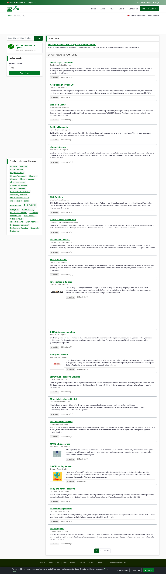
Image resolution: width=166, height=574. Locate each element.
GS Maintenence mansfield (62, 332)
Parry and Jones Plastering (62, 489)
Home (93, 9)
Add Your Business (150, 9)
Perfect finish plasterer (61, 508)
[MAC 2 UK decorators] (58, 454)
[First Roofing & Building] (58, 292)
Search (121, 9)
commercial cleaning (18, 185)
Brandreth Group (58, 105)
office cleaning (30, 216)
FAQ (65, 562)
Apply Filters (24, 73)
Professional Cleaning (19, 228)
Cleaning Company (27, 179)
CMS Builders (56, 197)
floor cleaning (15, 206)
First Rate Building (58, 259)
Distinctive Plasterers (60, 239)
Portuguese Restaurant (19, 225)
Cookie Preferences (118, 562)
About (103, 9)
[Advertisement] (83, 26)
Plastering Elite (57, 528)
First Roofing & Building (61, 282)
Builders (13, 166)
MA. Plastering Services (61, 421)
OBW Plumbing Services (61, 466)
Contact (73, 562)
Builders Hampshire (59, 127)
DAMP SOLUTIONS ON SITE (63, 219)
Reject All (136, 570)
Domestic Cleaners (17, 188)
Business (23, 166)
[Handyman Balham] (58, 364)
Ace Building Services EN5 (62, 85)
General (30, 205)
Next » (106, 551)
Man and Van (15, 216)
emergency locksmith (18, 195)
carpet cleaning (17, 172)
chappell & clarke (58, 147)
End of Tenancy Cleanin (19, 198)
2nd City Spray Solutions (61, 62)
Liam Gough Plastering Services (65, 377)
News (112, 9)
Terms (82, 562)
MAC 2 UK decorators (60, 444)
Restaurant (14, 231)
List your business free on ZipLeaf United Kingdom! (72, 44)
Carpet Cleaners (16, 169)
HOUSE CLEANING (18, 212)
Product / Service (15, 63)
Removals (35, 228)
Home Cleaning (28, 210)
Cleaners (33, 176)
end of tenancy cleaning (19, 201)
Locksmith (33, 213)
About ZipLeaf (54, 562)
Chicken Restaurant (18, 176)
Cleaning (13, 179)
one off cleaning (16, 222)
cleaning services (17, 182)
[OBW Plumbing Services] (58, 476)
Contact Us (133, 9)
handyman (14, 210)
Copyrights (102, 562)
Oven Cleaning (31, 222)
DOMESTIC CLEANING (20, 192)
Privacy (92, 562)
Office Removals (16, 219)
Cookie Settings (122, 570)
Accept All (148, 570)
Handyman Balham (59, 354)
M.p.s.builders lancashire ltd (63, 399)
